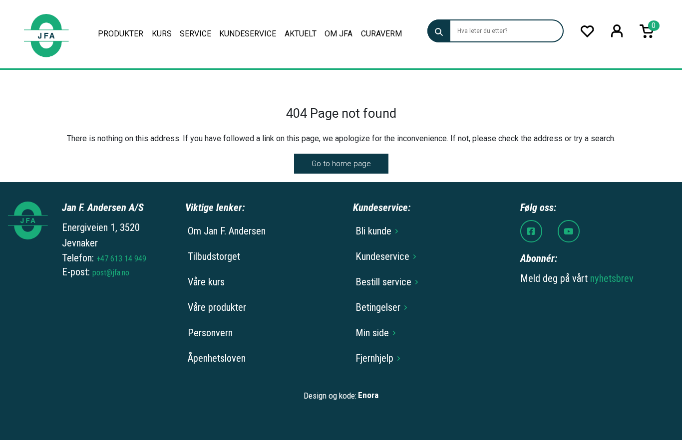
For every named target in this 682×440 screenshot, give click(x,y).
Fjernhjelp (374, 358)
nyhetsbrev (612, 278)
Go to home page (341, 163)
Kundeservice (247, 33)
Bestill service (383, 282)
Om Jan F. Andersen (227, 231)
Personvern (210, 333)
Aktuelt (301, 33)
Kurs (162, 33)
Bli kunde (373, 231)
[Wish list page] (587, 31)
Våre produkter (217, 307)
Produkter (120, 33)
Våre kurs (206, 282)
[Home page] (46, 33)
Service (195, 33)
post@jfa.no (110, 272)
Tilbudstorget (214, 256)
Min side (372, 333)
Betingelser (377, 307)
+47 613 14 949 (121, 258)
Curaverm (381, 33)
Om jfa (338, 33)
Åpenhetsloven (217, 358)
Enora (368, 395)
